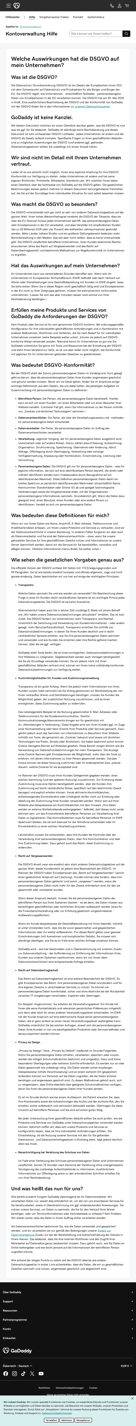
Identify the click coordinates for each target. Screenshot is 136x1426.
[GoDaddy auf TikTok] (23, 1375)
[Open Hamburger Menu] (7, 5)
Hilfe (32, 17)
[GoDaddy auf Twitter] (32, 1375)
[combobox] (96, 33)
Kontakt (78, 17)
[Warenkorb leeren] (126, 5)
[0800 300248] (112, 5)
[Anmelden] (119, 5)
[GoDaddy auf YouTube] (41, 1375)
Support (8, 1301)
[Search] (126, 34)
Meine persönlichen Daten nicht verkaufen (68, 1395)
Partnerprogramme (15, 1319)
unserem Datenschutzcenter (92, 106)
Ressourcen (10, 1310)
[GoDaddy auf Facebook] (5, 1375)
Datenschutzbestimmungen (70, 1388)
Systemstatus (95, 17)
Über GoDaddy (12, 1292)
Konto (7, 1328)
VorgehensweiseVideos (54, 17)
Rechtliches (44, 1388)
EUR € (125, 1365)
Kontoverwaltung (30, 26)
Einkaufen (9, 1338)
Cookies (93, 1388)
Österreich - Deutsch (16, 1365)
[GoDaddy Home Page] (17, 1351)
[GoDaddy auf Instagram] (14, 1375)
